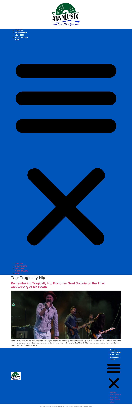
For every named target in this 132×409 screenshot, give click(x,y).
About (17, 40)
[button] (66, 152)
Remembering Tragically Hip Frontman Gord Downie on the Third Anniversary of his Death (58, 285)
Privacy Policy (73, 406)
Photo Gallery (21, 37)
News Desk (19, 35)
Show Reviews (21, 32)
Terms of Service (83, 406)
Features (19, 30)
